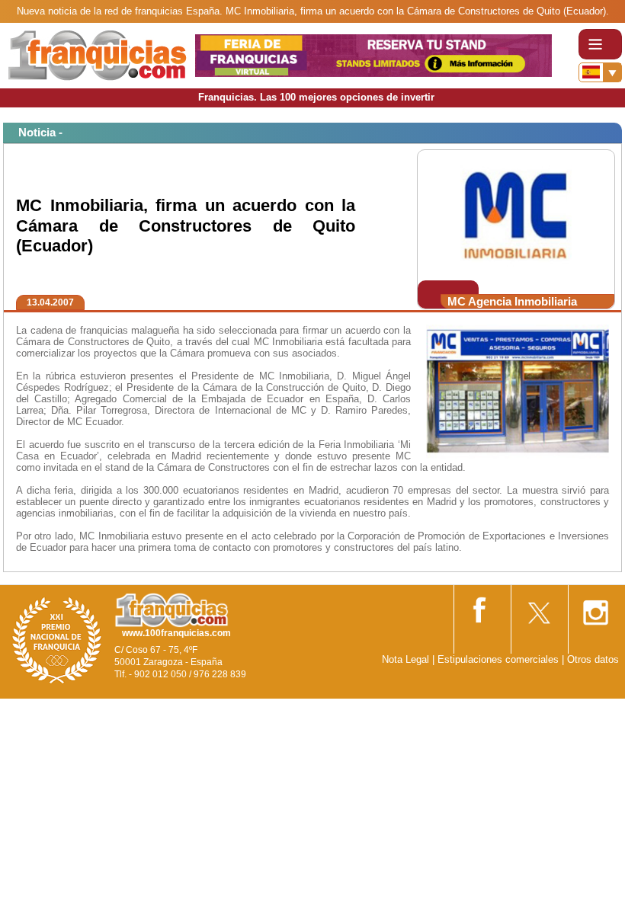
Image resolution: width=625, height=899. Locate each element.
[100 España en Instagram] (595, 607)
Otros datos (593, 659)
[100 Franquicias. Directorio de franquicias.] (97, 54)
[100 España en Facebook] (481, 607)
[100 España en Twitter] (538, 607)
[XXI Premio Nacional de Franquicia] (57, 639)
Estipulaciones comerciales (500, 659)
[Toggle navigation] (600, 44)
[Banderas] (600, 72)
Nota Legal (405, 659)
